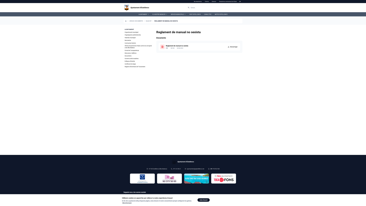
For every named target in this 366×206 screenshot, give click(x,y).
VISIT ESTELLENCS (195, 14)
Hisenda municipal (130, 37)
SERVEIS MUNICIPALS (178, 14)
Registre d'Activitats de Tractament (135, 66)
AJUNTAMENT (144, 14)
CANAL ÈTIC (207, 14)
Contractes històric (130, 43)
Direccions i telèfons (130, 53)
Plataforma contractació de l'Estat (228, 1)
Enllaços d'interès (130, 61)
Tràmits (207, 1)
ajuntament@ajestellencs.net (195, 169)
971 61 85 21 (177, 169)
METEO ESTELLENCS (221, 14)
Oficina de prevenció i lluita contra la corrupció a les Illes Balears (138, 46)
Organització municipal (131, 32)
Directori (214, 1)
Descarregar (234, 47)
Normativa (128, 40)
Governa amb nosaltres (131, 58)
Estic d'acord (203, 200)
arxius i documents (136, 21)
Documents (128, 56)
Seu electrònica (198, 1)
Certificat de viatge (130, 64)
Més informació (127, 203)
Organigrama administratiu (133, 35)
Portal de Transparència (132, 50)
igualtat (149, 21)
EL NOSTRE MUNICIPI (159, 14)
